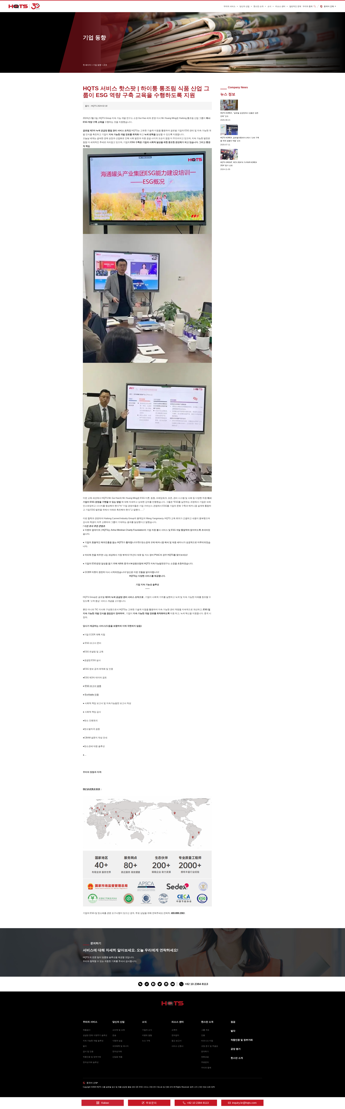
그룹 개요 (205, 1030)
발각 (85, 1046)
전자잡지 (175, 1035)
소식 (269, 6)
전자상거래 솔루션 (91, 1062)
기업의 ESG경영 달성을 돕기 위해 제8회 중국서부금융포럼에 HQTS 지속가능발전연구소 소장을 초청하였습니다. (139, 563)
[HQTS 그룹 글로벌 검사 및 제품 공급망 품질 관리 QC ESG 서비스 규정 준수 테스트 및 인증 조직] (24, 6)
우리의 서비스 (229, 6)
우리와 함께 (308, 6)
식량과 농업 (117, 1041)
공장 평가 (236, 1049)
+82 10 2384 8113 (198, 1102)
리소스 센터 (280, 6)
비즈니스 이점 (207, 1041)
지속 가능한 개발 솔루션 (93, 1041)
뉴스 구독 (146, 1041)
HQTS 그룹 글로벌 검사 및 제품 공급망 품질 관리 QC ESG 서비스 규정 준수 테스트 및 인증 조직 (134, 1087)
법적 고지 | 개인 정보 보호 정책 (202, 1087)
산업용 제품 (117, 1057)
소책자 (174, 1030)
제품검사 (86, 1030)
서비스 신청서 (177, 1046)
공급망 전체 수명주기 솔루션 (95, 1035)
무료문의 (205, 1062)
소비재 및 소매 (118, 1030)
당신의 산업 (244, 6)
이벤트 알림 (147, 1035)
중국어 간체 (329, 6)
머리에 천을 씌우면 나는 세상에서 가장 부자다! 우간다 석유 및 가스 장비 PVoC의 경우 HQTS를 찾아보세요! (136, 555)
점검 (233, 1022)
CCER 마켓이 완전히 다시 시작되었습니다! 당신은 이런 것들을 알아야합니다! (122, 572)
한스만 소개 (258, 6)
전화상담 (205, 1057)
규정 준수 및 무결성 (209, 1046)
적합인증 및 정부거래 (92, 1057)
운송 (114, 1035)
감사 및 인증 (88, 1051)
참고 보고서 (177, 1041)
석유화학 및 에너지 (120, 1046)
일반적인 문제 (295, 6)
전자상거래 (117, 1051)
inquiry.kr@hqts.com (244, 1102)
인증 (203, 1035)
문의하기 (205, 1051)
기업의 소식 (147, 1030)
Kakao (105, 1102)
